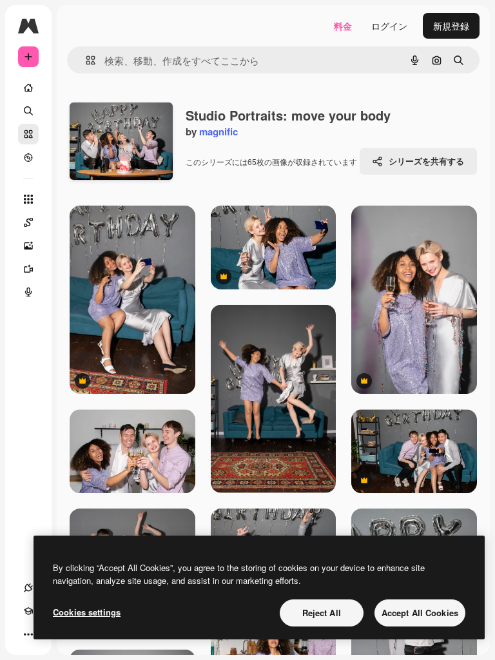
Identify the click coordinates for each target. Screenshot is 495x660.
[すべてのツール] (28, 199)
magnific (218, 131)
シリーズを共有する (426, 161)
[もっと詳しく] (28, 157)
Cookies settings (87, 612)
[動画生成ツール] (28, 268)
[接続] (28, 588)
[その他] (28, 634)
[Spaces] (28, 222)
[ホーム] (28, 87)
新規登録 (451, 25)
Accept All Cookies (420, 613)
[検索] (28, 111)
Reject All (321, 613)
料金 (343, 25)
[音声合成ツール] (28, 292)
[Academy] (28, 611)
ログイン (389, 25)
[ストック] (28, 134)
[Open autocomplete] (85, 60)
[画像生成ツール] (28, 245)
